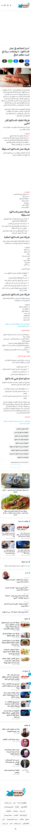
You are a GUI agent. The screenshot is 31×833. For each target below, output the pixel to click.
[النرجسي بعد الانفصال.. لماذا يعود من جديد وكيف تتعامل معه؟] (8, 528)
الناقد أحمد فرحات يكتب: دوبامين (11, 771)
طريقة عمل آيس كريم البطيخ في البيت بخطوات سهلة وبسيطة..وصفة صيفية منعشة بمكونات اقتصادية (10, 625)
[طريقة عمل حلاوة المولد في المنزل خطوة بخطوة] (25, 635)
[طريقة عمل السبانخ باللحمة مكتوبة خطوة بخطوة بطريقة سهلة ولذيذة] (25, 642)
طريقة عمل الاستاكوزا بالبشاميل (18, 454)
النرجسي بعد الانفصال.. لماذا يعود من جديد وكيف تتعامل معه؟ (8, 534)
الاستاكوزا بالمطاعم (21, 429)
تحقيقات (8, 811)
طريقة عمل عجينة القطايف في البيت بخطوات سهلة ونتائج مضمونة (17, 325)
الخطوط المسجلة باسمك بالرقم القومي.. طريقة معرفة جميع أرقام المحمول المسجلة (10, 714)
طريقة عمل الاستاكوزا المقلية (19, 450)
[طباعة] (27, 64)
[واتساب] (10, 61)
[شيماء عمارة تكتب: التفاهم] (25, 742)
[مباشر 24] (23, 5)
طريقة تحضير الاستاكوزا (21, 436)
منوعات (15, 811)
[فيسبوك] (27, 61)
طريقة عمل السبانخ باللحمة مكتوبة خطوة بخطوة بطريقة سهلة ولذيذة (10, 642)
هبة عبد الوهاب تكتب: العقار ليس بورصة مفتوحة (10, 730)
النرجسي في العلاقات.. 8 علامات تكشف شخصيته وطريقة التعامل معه (9, 551)
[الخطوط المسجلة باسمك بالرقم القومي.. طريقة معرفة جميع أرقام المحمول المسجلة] (25, 713)
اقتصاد (16, 815)
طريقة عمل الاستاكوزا (21, 443)
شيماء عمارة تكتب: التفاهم (11, 739)
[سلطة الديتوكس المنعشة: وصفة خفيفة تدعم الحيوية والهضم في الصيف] (25, 651)
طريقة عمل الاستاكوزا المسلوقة (18, 447)
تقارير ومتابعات (8, 807)
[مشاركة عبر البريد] (4, 61)
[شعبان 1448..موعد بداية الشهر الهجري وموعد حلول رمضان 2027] (23, 544)
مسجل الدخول (16, 566)
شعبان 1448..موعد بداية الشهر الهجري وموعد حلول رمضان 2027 (23, 551)
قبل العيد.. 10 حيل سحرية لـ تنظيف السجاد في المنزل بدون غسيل (17, 422)
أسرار (3, 819)
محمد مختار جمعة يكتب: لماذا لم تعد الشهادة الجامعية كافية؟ (11, 752)
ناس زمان (22, 811)
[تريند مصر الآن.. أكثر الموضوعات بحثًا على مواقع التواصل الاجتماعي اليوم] (23, 528)
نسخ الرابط (15, 466)
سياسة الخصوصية (12, 819)
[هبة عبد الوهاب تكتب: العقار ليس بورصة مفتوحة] (25, 732)
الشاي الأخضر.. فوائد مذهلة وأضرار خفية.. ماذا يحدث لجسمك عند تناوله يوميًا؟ (10, 660)
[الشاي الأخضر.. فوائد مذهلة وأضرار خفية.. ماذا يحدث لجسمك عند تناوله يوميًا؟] (25, 659)
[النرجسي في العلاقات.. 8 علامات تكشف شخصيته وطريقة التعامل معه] (8, 544)
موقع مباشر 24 (21, 803)
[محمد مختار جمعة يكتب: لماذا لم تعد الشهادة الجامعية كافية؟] (25, 753)
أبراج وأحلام (23, 815)
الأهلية (17, 807)
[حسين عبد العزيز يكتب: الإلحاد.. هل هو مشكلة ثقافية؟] (25, 763)
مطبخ (27, 819)
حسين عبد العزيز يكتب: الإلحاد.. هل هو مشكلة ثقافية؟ (12, 762)
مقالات (22, 819)
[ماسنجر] (15, 61)
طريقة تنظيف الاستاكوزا (20, 440)
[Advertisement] (15, 27)
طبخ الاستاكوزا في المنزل (20, 432)
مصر (14, 803)
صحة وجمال (8, 815)
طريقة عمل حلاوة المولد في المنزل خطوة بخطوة (10, 634)
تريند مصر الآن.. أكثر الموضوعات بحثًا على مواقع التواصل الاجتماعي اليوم (23, 534)
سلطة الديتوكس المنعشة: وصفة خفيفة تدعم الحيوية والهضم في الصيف (11, 651)
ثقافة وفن (24, 807)
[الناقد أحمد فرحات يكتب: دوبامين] (25, 773)
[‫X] (21, 61)
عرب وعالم (8, 803)
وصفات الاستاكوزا (22, 457)
